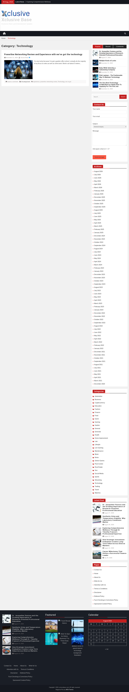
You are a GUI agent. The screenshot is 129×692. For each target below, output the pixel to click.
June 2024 (97, 255)
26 (102, 641)
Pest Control (99, 464)
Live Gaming (99, 448)
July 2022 (97, 329)
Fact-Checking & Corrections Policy (106, 600)
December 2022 (99, 313)
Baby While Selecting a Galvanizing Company (107, 69)
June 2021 (97, 371)
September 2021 (99, 361)
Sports (97, 477)
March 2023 (98, 303)
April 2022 (97, 339)
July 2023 (97, 290)
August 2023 (98, 287)
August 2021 (98, 364)
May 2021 (97, 374)
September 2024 (99, 245)
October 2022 (98, 319)
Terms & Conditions (100, 588)
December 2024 (99, 236)
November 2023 (99, 277)
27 (107, 641)
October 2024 (98, 242)
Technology (61, 81)
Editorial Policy (99, 596)
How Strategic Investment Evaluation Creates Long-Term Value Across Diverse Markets (114, 542)
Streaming (98, 480)
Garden (97, 425)
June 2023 (97, 294)
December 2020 (99, 384)
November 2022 (99, 316)
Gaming (97, 422)
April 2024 (97, 261)
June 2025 (97, 216)
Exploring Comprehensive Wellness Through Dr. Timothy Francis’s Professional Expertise (113, 531)
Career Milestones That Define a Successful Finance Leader (114, 553)
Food (96, 415)
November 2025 (99, 200)
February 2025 (99, 229)
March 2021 (98, 380)
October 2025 (98, 203)
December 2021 (99, 351)
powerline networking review (48, 81)
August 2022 (98, 326)
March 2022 (98, 342)
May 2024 (97, 258)
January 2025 (98, 232)
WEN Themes (69, 689)
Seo (96, 470)
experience (36, 81)
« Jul (106, 649)
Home (96, 573)
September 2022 (99, 323)
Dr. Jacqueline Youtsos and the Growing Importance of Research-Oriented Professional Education (111, 53)
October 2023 (98, 281)
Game (97, 419)
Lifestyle (97, 444)
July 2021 (97, 368)
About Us (97, 577)
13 (107, 634)
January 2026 (98, 194)
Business (98, 399)
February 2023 (99, 306)
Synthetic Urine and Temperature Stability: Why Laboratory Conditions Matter (114, 519)
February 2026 (99, 191)
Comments (120, 46)
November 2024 (99, 239)
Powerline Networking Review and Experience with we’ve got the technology (43, 54)
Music (97, 454)
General (97, 428)
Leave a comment (12, 81)
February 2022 (99, 345)
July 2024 (97, 252)
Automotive (98, 396)
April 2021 (97, 377)
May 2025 (97, 220)
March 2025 (98, 226)
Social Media (99, 473)
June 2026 (97, 178)
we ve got (68, 81)
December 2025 (99, 197)
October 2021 (98, 358)
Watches (97, 493)
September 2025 (99, 207)
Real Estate (99, 467)
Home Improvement (101, 438)
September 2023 (99, 284)
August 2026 (98, 171)
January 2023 (98, 310)
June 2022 (97, 332)
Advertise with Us (100, 585)
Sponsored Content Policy (103, 604)
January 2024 (98, 271)
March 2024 (98, 265)
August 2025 (98, 210)
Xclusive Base (16, 19)
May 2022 (97, 335)
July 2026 (97, 174)
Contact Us (98, 570)
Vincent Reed (24, 57)
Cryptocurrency (100, 403)
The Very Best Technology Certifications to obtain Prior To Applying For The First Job (110, 84)
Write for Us (98, 581)
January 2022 (98, 348)
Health (97, 435)
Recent (108, 46)
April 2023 (97, 300)
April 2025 (97, 223)
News (97, 457)
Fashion (97, 409)
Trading (97, 486)
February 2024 (99, 268)
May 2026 (97, 181)
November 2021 (99, 355)
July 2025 (97, 213)
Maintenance (99, 451)
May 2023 (97, 297)
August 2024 (98, 248)
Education (98, 406)
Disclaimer (97, 592)
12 (102, 634)
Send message (99, 157)
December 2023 (99, 274)
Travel (97, 489)
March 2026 (98, 187)
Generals (98, 431)
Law (96, 441)
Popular (97, 46)
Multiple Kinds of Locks (107, 60)
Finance (97, 412)
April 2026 (97, 184)
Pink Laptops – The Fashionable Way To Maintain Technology (110, 76)
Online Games (99, 460)
